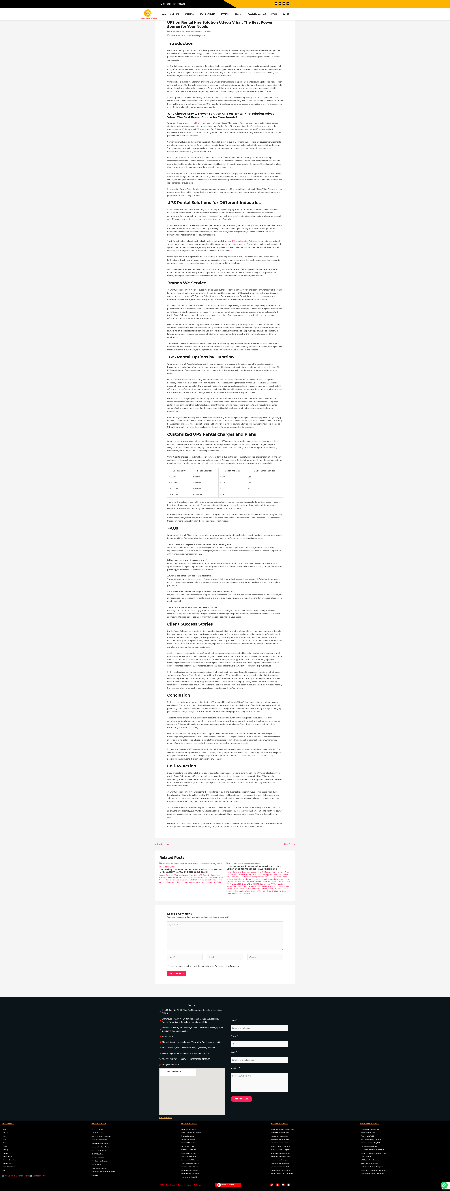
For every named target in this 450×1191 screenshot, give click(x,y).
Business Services (249, 872)
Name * (234, 1020)
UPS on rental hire (202, 123)
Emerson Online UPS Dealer (267, 877)
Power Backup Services (242, 888)
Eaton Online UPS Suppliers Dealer (243, 877)
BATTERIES (225, 14)
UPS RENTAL (189, 14)
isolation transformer (209, 877)
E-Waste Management (256, 14)
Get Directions (165, 1117)
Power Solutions (181, 875)
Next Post (289, 844)
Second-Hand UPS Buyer (255, 891)
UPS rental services (240, 241)
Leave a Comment (175, 31)
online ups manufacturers (251, 886)
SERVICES (273, 14)
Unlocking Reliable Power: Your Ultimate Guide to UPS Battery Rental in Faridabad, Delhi (190, 870)
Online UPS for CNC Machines (253, 884)
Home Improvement (192, 877)
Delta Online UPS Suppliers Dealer (265, 874)
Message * (235, 1068)
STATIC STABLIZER (207, 14)
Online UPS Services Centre (185, 882)
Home (163, 14)
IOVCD (238, 14)
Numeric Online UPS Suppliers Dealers (269, 881)
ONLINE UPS (174, 14)
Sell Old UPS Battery (273, 891)
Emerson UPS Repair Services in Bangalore (268, 879)
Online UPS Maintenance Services (204, 880)
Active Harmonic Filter (280, 872)
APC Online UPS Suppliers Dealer (239, 874)
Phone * (234, 1036)
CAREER (286, 14)
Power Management (193, 31)
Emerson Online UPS (175, 877)
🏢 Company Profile (39, 1175)
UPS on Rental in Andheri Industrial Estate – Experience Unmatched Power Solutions (254, 867)
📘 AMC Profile (8, 1175)
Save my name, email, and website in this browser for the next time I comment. (205, 966)
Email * (234, 1052)
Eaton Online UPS (195, 875)
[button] (175, 14)
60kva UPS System (264, 872)
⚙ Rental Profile (23, 1175)
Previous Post (162, 844)
